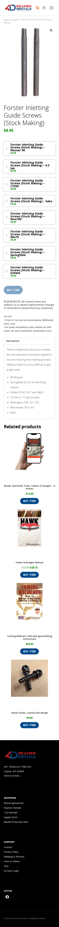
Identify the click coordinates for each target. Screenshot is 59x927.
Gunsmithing (22, 327)
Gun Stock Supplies (32, 320)
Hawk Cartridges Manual (29, 562)
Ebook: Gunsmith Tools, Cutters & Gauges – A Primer (29, 487)
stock (17, 330)
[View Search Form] (38, 7)
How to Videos (12, 861)
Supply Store (10, 817)
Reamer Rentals (12, 807)
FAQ (6, 866)
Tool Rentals (10, 812)
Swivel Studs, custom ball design (29, 712)
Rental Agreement (14, 803)
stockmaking (39, 330)
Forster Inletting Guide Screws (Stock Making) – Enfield (27, 270)
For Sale (18, 320)
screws (7, 330)
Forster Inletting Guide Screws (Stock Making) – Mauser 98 (27, 147)
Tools (12, 323)
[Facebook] (7, 897)
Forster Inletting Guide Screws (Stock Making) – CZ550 (27, 183)
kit (44, 327)
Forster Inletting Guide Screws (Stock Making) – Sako (31, 199)
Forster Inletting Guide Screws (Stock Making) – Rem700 (27, 216)
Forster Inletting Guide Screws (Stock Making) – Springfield (27, 252)
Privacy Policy (11, 851)
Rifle (49, 327)
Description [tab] (12, 340)
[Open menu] (51, 8)
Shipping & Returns (14, 856)
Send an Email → (13, 775)
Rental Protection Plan (16, 821)
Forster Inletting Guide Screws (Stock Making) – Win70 (27, 234)
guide (12, 327)
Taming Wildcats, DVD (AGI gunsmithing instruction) (29, 637)
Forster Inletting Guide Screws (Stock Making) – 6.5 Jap (29, 165)
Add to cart (13, 289)
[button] (51, 30)
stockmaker (26, 330)
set (12, 330)
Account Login (11, 870)
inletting (38, 327)
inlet (31, 327)
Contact (8, 847)
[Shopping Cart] (44, 7)
